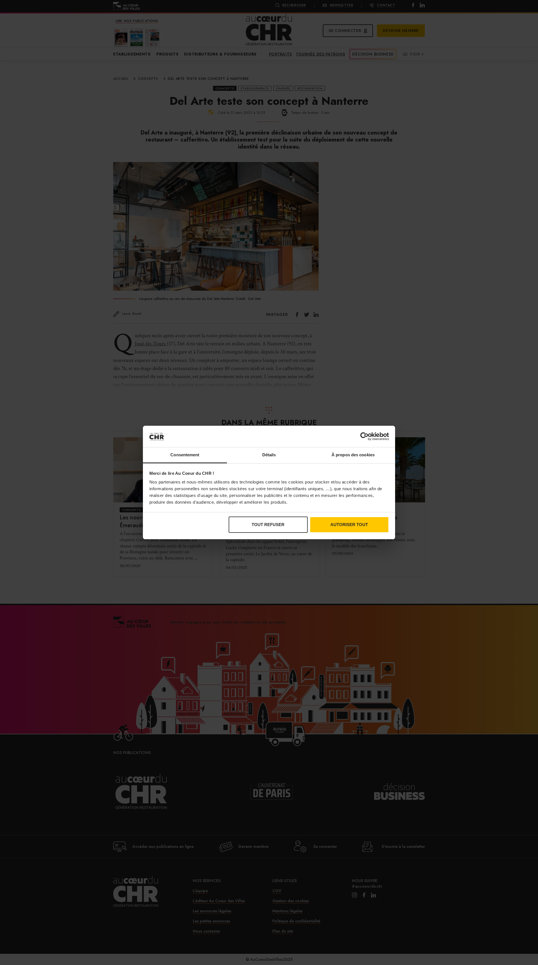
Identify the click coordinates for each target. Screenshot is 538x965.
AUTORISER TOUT (349, 524)
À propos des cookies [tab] (353, 454)
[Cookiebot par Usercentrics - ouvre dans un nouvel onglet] (364, 436)
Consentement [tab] (184, 454)
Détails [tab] (269, 454)
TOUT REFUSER (268, 524)
